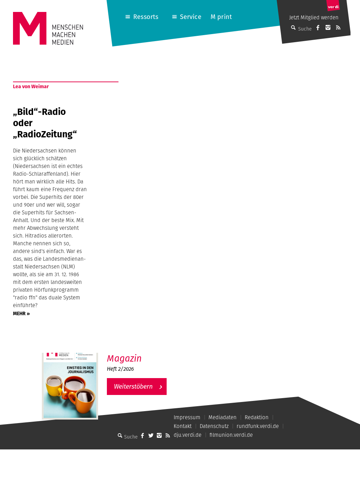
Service (190, 16)
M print (221, 16)
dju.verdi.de (187, 435)
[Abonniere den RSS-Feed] (338, 27)
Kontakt (183, 426)
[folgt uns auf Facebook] (142, 435)
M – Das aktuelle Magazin (141, 352)
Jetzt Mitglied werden (314, 17)
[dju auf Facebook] (318, 27)
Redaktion (257, 417)
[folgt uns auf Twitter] (151, 435)
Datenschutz (214, 426)
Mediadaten (222, 417)
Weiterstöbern (133, 386)
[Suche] (120, 435)
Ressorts (145, 16)
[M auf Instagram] (328, 27)
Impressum (187, 417)
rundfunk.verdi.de (258, 426)
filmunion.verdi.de (231, 435)
